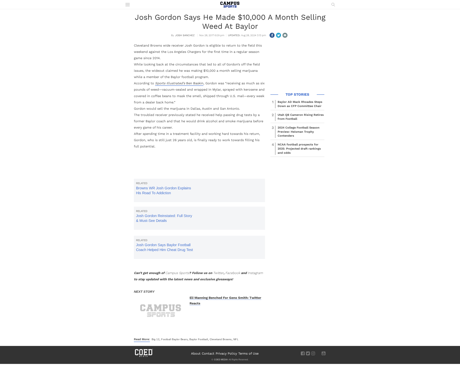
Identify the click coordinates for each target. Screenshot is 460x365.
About (196, 353)
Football (166, 339)
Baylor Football (198, 339)
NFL (236, 339)
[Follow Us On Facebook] (302, 353)
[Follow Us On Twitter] (308, 353)
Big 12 (155, 339)
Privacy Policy (226, 353)
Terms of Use (248, 353)
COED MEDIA (221, 359)
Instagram (255, 273)
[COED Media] (143, 356)
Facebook (232, 273)
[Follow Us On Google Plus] (318, 353)
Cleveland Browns (221, 339)
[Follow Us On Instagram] (313, 353)
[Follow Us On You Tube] (323, 353)
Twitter (218, 273)
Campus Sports (177, 273)
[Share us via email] (285, 35)
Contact (208, 353)
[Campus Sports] (230, 4)
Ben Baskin (179, 83)
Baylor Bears (180, 339)
